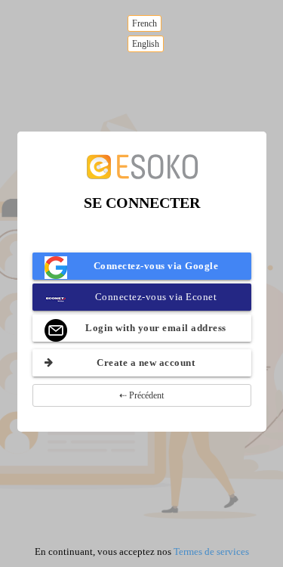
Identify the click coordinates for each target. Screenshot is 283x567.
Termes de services (211, 551)
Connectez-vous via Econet (156, 296)
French (144, 23)
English (145, 44)
